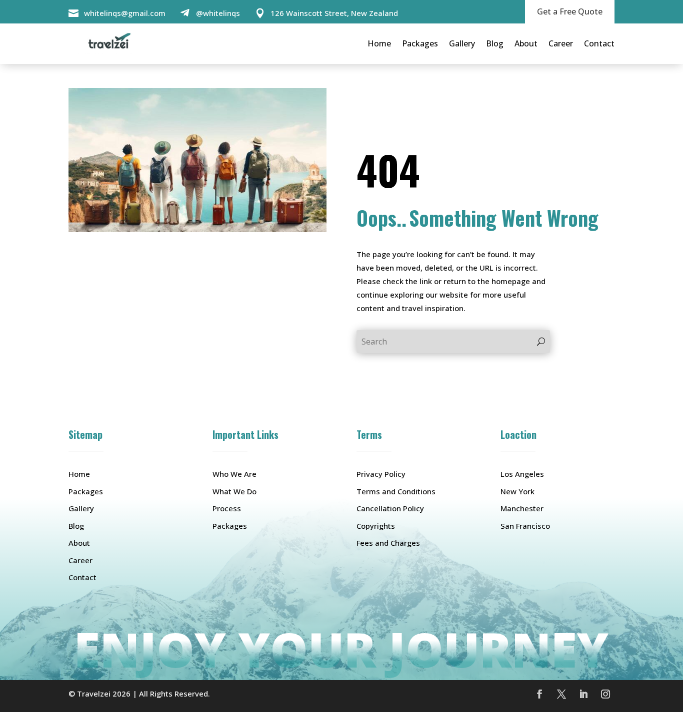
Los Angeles (522, 474)
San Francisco (525, 526)
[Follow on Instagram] (605, 694)
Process (226, 508)
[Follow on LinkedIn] (583, 694)
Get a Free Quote (569, 11)
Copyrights (375, 526)
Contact (599, 43)
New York (517, 491)
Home (379, 43)
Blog (495, 43)
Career (560, 43)
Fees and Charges (388, 543)
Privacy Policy (381, 474)
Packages (420, 43)
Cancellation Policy (390, 508)
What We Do (234, 491)
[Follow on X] (561, 694)
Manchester (522, 508)
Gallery (462, 43)
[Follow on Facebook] (539, 694)
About (526, 43)
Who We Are (234, 474)
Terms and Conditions (396, 491)
